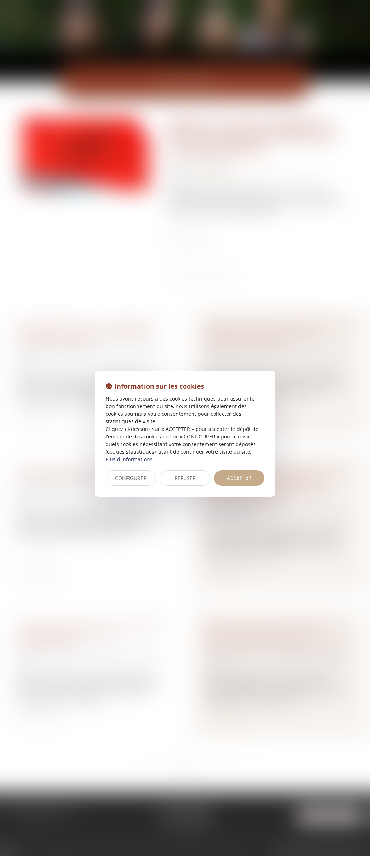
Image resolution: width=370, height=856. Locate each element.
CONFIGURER (131, 478)
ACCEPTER (239, 477)
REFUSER (185, 478)
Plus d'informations (129, 459)
